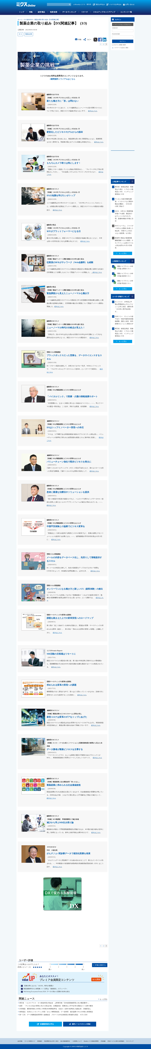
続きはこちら (92, 111)
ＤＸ (20, 34)
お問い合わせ (129, 4)
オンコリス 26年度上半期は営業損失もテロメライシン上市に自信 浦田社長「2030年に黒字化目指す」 (124, 306)
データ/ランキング (69, 12)
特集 (31, 12)
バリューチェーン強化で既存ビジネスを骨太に (69, 462)
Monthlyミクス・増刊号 (83, 4)
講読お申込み (100, 4)
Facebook (100, 39)
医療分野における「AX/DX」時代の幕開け (39, 986)
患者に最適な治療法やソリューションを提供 (68, 492)
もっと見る (96, 979)
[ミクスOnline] (26, 4)
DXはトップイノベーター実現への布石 (65, 427)
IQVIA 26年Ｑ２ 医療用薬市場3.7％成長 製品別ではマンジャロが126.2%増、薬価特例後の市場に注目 (124, 216)
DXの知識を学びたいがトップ (61, 195)
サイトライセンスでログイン (122, 24)
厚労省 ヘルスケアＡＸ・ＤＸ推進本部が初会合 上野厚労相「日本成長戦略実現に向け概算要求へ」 (54, 1003)
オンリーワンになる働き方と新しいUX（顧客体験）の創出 (75, 589)
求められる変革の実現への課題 (61, 685)
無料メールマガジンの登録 (81, 1024)
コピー (89, 39)
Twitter (95, 39)
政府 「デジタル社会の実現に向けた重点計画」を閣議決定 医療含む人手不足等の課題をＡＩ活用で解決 (56, 1006)
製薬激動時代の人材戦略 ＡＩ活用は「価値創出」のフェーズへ (45, 989)
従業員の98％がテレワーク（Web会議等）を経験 (70, 262)
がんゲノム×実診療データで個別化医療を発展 (68, 853)
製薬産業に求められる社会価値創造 (64, 785)
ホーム (20, 19)
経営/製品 (41, 12)
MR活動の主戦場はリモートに (61, 654)
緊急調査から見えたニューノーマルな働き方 (68, 293)
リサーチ (84, 12)
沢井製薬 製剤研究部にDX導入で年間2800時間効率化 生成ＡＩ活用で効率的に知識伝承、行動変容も (55, 1009)
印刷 (79, 39)
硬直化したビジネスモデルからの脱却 (65, 132)
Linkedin (105, 39)
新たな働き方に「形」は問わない (63, 101)
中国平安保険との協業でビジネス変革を (66, 526)
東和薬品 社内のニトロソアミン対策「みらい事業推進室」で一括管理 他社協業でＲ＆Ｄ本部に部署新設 (56, 1012)
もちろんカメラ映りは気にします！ (64, 163)
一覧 (132, 181)
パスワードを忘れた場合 (121, 47)
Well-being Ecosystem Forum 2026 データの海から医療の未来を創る (47, 991)
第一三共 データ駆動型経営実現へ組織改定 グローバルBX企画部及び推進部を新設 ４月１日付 (53, 1015)
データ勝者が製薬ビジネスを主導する (65, 749)
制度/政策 (53, 12)
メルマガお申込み (115, 4)
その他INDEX (28, 19)
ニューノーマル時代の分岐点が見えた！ (66, 327)
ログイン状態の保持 (120, 44)
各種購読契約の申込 (47, 1024)
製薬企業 (28, 34)
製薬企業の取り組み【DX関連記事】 (47, 19)
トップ (21, 12)
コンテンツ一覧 (126, 12)
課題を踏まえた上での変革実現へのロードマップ (70, 618)
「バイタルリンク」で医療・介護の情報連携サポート (72, 396)
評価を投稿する (100, 965)
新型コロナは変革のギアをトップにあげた (67, 717)
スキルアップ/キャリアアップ (104, 12)
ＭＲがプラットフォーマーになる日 (64, 231)
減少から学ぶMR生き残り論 (60, 822)
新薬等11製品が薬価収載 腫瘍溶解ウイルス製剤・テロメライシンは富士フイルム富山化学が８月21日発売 (124, 243)
